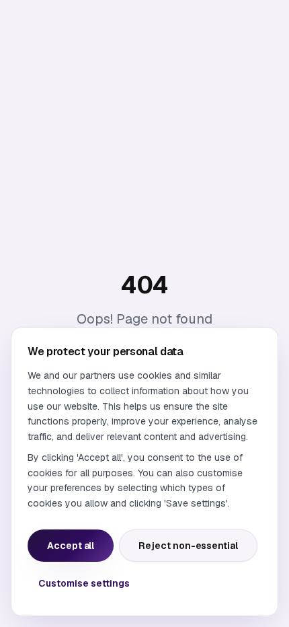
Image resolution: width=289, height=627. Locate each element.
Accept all (70, 546)
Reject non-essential (188, 546)
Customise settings (84, 583)
